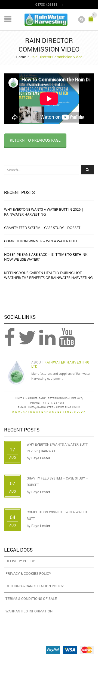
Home (21, 56)
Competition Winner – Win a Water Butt (41, 241)
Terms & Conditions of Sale (31, 598)
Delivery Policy (20, 561)
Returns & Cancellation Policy (34, 586)
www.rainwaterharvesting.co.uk (49, 411)
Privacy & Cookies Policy (28, 573)
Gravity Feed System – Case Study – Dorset (42, 227)
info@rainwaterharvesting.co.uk (54, 407)
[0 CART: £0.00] (92, 21)
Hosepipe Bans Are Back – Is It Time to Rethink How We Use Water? (45, 257)
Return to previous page (35, 140)
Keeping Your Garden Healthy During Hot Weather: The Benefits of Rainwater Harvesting (48, 275)
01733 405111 (46, 4)
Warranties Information (29, 611)
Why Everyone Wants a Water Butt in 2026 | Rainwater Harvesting (43, 212)
